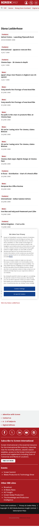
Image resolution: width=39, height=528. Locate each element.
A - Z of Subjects (9, 421)
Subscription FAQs (19, 511)
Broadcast (8, 487)
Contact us (7, 418)
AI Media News (9, 490)
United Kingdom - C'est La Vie (13, 224)
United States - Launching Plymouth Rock (17, 37)
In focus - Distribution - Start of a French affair (19, 174)
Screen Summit (10, 472)
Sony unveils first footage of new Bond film (18, 90)
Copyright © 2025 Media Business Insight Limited (18, 508)
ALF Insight (8, 492)
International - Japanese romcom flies (16, 50)
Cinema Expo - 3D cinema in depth (14, 62)
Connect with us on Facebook (4, 432)
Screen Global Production (14, 495)
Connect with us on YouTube (26, 432)
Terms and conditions (8, 505)
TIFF (5, 8)
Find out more (8, 461)
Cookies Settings (19, 288)
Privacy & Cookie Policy (27, 505)
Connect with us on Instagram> (34, 432)
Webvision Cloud (25, 518)
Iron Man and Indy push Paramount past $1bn (18, 211)
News (4, 72)
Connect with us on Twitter (12, 432)
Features (5, 34)
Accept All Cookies (19, 294)
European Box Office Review (12, 186)
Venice (10, 8)
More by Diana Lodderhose (10, 303)
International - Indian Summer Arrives (16, 199)
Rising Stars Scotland (23, 8)
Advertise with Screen (11, 414)
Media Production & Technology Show (19, 474)
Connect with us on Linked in (19, 432)
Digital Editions (9, 425)
